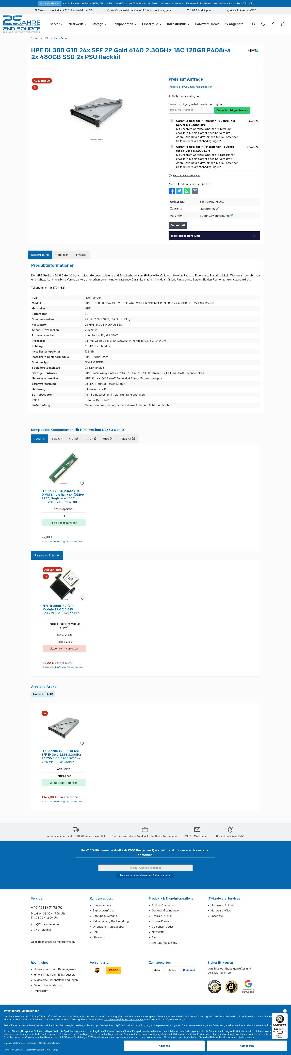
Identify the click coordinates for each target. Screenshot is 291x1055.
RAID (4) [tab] (90, 438)
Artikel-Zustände (162, 905)
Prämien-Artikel (162, 916)
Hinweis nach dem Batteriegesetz (55, 969)
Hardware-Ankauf (222, 905)
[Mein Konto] (273, 24)
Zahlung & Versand (105, 916)
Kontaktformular (63, 941)
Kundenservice (102, 905)
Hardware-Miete (221, 910)
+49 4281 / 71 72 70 (46, 908)
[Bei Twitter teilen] (179, 190)
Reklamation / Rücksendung (111, 921)
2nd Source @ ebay (164, 942)
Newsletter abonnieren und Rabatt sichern (145, 875)
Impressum (41, 990)
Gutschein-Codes (163, 926)
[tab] (40, 255)
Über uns (99, 937)
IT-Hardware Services (224, 898)
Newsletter (159, 932)
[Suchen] (253, 24)
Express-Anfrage (104, 910)
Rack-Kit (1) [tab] (127, 438)
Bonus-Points (160, 921)
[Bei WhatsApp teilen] (187, 190)
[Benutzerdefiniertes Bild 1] (97, 970)
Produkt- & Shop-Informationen (172, 898)
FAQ (95, 932)
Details (64, 661)
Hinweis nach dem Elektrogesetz (54, 974)
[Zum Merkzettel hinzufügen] (82, 483)
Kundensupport (101, 898)
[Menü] (286, 1015)
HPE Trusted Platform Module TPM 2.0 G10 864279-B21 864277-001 (61, 609)
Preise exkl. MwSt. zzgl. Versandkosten (190, 86)
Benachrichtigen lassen (232, 110)
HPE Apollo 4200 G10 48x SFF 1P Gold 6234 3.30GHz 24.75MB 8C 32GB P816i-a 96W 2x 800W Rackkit (61, 756)
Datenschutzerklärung (48, 985)
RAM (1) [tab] (39, 438)
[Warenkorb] (283, 24)
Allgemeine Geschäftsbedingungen (56, 980)
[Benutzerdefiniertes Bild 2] (113, 970)
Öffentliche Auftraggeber (108, 926)
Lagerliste (217, 916)
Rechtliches (39, 962)
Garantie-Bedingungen (166, 910)
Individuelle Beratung (185, 235)
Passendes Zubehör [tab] (47, 555)
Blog (154, 937)
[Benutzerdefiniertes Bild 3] (189, 970)
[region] (96, 112)
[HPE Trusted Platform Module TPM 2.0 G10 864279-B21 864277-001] (64, 584)
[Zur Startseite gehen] (21, 24)
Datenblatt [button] (178, 225)
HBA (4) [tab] (108, 438)
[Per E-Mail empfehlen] (195, 190)
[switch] (280, 1035)
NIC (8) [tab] (73, 438)
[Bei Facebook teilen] (171, 190)
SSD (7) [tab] (57, 438)
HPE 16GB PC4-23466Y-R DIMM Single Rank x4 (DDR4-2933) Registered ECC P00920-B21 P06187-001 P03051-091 (63, 496)
